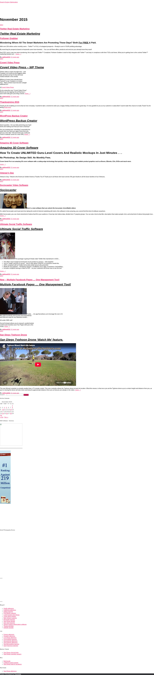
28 (11, 413)
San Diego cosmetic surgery (12, 654)
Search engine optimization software (15, 624)
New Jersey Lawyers (10, 618)
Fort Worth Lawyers (10, 613)
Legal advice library (10, 616)
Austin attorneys (9, 608)
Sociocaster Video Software (14, 185)
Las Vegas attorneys (10, 637)
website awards (8, 627)
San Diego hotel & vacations (13, 664)
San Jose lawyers (9, 623)
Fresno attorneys (9, 634)
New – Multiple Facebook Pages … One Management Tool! (29, 279)
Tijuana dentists (9, 626)
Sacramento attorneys (10, 641)
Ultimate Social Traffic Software (16, 224)
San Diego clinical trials (11, 652)
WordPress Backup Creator (14, 116)
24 (3, 413)
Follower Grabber (9, 38)
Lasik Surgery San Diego (11, 615)
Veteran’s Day (7, 173)
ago (15, 57)
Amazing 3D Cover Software (14, 143)
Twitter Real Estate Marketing (15, 29)
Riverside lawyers (9, 619)
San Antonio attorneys (10, 642)
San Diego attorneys (10, 671)
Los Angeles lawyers (10, 639)
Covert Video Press (10, 62)
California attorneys (10, 610)
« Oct (1, 417)
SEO (1, 25)
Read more (7, 107)
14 (11, 409)
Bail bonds (7, 661)
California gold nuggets (11, 662)
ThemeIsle (17, 674)
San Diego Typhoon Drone (13, 335)
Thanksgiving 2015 (9, 102)
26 (7, 413)
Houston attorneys (9, 636)
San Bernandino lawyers (11, 644)
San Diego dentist (9, 621)
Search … (3, 394)
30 (1, 415)
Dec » (6, 417)
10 (3, 409)
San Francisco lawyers (11, 645)
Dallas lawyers (8, 611)
